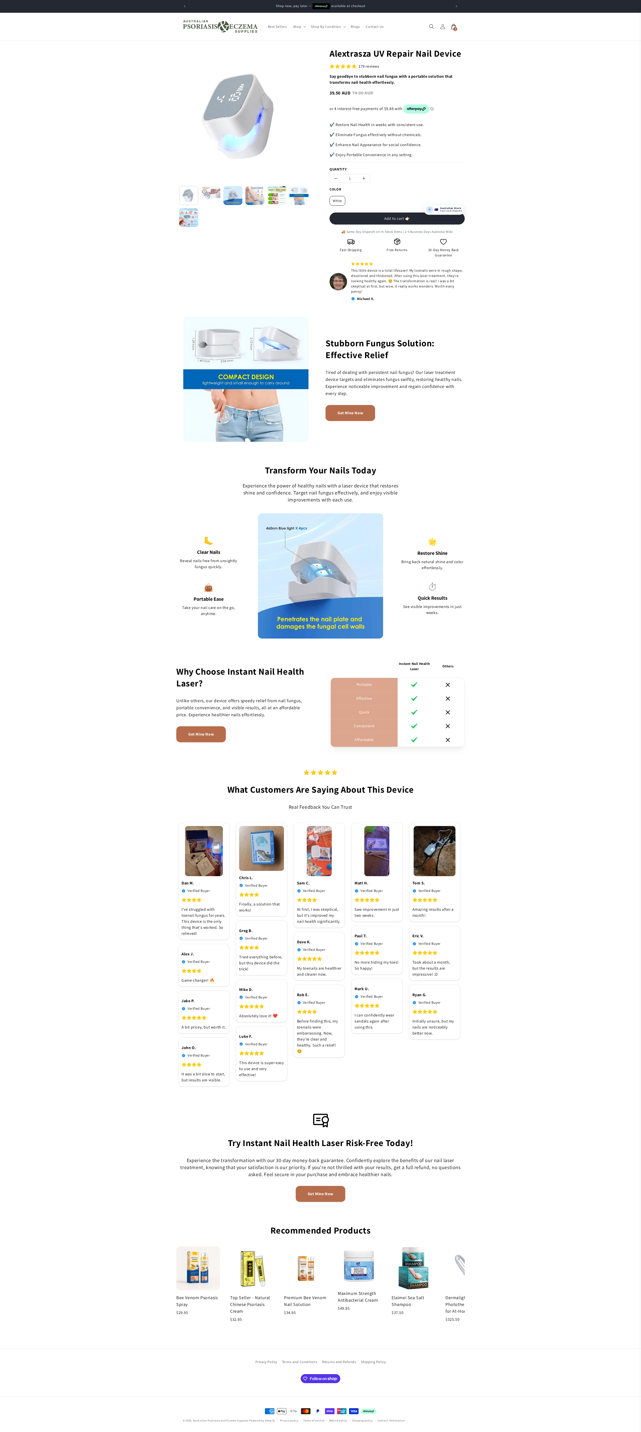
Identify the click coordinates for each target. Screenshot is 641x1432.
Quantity (338, 169)
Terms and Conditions (299, 1362)
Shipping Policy (373, 1362)
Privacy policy (289, 1420)
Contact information (391, 1420)
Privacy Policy (266, 1362)
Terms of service (313, 1420)
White (337, 200)
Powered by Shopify (262, 1420)
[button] (299, 26)
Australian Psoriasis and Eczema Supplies (221, 1420)
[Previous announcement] (184, 6)
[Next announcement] (456, 6)
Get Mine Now (350, 413)
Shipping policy (362, 1420)
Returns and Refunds (339, 1362)
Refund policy (338, 1420)
